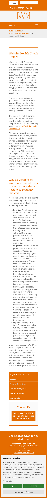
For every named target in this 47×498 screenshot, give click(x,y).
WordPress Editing (17, 393)
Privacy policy (8, 481)
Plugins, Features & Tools (19, 374)
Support (13, 379)
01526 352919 (18, 8)
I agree (12, 486)
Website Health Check (18, 384)
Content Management (18, 388)
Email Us (29, 8)
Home (11, 31)
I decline (33, 486)
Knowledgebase (16, 398)
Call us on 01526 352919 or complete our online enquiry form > (23, 416)
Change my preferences (23, 492)
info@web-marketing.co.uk (24, 453)
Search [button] (13, 3)
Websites (18, 31)
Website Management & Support (20, 33)
